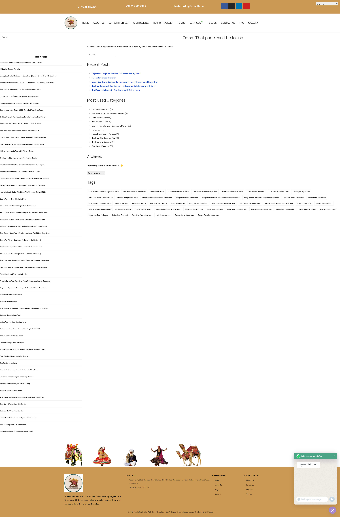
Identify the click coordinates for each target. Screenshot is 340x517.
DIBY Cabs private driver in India (101, 197)
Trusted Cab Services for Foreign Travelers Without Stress (22, 349)
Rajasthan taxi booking (285, 209)
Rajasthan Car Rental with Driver (168, 209)
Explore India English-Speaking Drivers (110, 125)
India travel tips (121, 203)
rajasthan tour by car (328, 209)
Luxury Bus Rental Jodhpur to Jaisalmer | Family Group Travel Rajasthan (125, 81)
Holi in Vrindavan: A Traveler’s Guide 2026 (16, 431)
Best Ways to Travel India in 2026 (13, 199)
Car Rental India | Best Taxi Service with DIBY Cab (19, 96)
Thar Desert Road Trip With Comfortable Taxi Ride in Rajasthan (25, 233)
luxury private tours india (198, 203)
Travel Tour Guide (100, 121)
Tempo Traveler (163, 23)
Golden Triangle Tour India (127, 197)
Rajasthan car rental (143, 209)
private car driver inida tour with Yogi (279, 203)
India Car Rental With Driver (11, 294)
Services (195, 23)
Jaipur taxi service (139, 203)
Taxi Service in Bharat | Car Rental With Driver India (116, 90)
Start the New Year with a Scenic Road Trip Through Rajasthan (24, 260)
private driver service (123, 209)
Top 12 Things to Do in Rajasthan (13, 424)
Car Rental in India (100, 109)
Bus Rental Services (100, 146)
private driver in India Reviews (100, 209)
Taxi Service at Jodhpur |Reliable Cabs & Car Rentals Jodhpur (24, 308)
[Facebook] (224, 6)
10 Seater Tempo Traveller (104, 77)
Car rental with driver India (179, 192)
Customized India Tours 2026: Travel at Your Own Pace (21, 110)
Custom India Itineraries (256, 192)
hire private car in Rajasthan (187, 197)
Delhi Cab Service (100, 117)
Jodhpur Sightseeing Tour (103, 137)
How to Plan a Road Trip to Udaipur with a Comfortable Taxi (23, 212)
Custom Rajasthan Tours (279, 192)
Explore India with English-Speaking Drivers (16, 376)
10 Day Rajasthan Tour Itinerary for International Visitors (22, 185)
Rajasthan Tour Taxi (120, 215)
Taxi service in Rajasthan (184, 215)
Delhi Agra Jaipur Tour (301, 192)
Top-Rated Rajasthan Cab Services (13, 404)
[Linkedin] (239, 6)
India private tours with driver (100, 203)
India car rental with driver (294, 197)
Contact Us (228, 23)
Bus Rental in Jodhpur (8, 363)
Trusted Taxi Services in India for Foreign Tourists (19, 158)
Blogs (213, 23)
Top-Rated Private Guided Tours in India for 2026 (19, 130)
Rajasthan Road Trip (215, 209)
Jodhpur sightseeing (101, 142)
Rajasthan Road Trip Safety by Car (13, 274)
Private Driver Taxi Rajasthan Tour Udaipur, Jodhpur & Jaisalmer (25, 281)
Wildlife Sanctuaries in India (11, 390)
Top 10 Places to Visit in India (11, 335)
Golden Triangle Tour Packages (12, 342)
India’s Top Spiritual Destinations (13, 322)
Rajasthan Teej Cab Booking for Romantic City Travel (116, 73)
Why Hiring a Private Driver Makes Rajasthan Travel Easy (22, 397)
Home (85, 23)
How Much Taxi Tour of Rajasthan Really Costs (18, 205)
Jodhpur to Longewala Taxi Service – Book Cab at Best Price (23, 226)
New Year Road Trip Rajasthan (223, 203)
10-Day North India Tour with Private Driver (17, 151)
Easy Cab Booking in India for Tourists (14, 356)
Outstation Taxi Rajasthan (250, 203)
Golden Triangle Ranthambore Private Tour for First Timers (23, 117)
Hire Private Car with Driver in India (108, 113)
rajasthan (96, 129)
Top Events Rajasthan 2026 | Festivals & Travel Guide (21, 246)
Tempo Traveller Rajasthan (208, 215)
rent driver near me (163, 215)
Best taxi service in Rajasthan (134, 192)
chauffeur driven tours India (232, 192)
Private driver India (304, 203)
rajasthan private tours (194, 209)
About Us (99, 23)
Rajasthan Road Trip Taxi (236, 209)
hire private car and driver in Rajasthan (157, 197)
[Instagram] (231, 6)
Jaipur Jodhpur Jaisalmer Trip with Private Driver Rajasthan (23, 288)
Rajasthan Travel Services (142, 215)
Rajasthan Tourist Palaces (104, 133)
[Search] (109, 56)
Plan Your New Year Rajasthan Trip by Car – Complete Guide (23, 267)
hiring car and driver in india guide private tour (261, 197)
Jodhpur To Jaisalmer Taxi (10, 315)
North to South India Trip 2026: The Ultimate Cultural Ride (23, 192)
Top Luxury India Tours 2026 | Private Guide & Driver (20, 123)
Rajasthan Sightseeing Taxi (261, 209)
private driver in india (324, 203)
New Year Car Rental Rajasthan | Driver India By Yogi (20, 253)
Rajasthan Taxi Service (307, 209)
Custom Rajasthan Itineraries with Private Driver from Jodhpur (24, 178)
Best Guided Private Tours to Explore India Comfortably (22, 144)
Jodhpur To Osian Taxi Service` (12, 411)
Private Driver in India (8, 301)
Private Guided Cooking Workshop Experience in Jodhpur (22, 164)
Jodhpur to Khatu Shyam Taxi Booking (15, 383)
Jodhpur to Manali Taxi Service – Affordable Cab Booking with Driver (124, 85)
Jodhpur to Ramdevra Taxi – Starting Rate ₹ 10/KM (20, 329)
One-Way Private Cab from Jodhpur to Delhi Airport (20, 240)
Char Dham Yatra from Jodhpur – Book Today (18, 417)
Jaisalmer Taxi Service (158, 203)
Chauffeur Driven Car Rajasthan (205, 192)
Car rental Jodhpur (157, 192)
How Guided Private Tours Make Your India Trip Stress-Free (23, 137)
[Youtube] (246, 6)
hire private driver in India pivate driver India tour (220, 197)
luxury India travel (178, 203)
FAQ (242, 23)
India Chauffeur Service (317, 197)
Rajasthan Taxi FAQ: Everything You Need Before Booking (22, 219)
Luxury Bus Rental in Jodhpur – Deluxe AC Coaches (19, 103)
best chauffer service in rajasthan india (104, 192)
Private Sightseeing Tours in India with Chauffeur (19, 370)
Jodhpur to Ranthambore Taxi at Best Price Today (19, 171)
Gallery (253, 23)
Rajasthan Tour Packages (98, 215)
